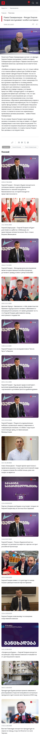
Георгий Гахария (16, 147)
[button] (4, 8)
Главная (3, 13)
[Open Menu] (37, 2)
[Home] (3, 3)
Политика (6, 147)
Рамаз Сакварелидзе (30, 147)
